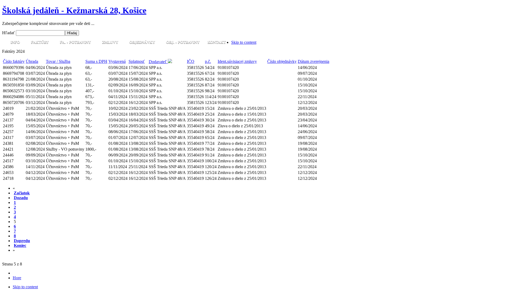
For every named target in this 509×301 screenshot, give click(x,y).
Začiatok (22, 193)
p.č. (208, 61)
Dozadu (21, 197)
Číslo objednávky (282, 61)
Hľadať (9, 32)
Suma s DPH (96, 61)
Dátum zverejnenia (313, 61)
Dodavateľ (158, 61)
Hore (17, 278)
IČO (190, 61)
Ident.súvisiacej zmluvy (237, 61)
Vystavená (117, 61)
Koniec (20, 245)
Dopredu (22, 240)
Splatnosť (137, 61)
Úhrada (32, 61)
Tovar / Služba (58, 61)
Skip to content (243, 42)
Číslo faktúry (14, 61)
